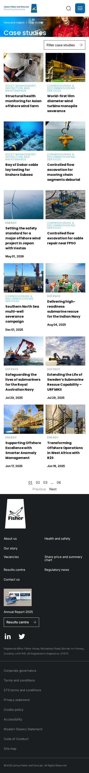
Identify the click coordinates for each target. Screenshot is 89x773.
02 (38, 482)
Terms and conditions (19, 680)
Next (53, 489)
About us (10, 539)
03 (45, 482)
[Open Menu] (80, 8)
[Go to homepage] (44, 513)
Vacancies (11, 557)
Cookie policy (13, 710)
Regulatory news (56, 570)
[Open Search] (68, 8)
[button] (80, 8)
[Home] (20, 8)
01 (30, 482)
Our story (10, 548)
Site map (10, 749)
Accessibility (13, 719)
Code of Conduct (16, 739)
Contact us (12, 579)
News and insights (14, 22)
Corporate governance (20, 671)
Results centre (14, 570)
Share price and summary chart (63, 558)
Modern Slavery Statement (23, 729)
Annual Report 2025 (18, 611)
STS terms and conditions (22, 690)
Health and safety (57, 539)
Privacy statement (17, 700)
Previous (39, 489)
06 (59, 482)
